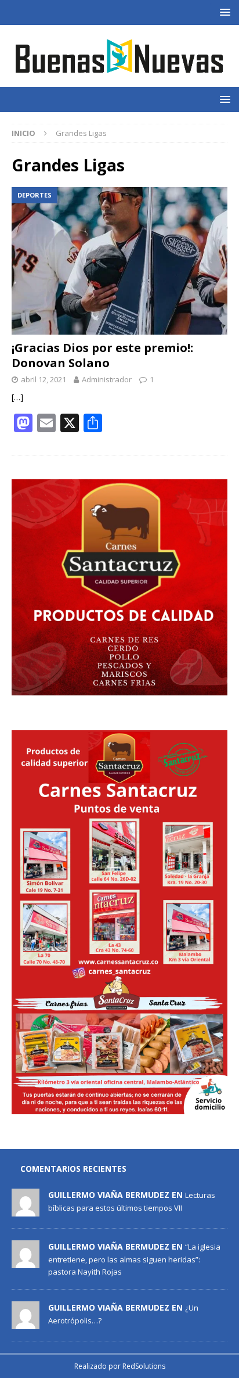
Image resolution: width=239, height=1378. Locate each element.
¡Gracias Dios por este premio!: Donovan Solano (102, 355)
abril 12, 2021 (43, 379)
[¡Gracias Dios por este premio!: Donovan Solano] (119, 261)
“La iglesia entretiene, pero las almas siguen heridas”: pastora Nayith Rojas (134, 1258)
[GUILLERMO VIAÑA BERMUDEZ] (25, 1210)
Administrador (107, 379)
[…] (17, 397)
